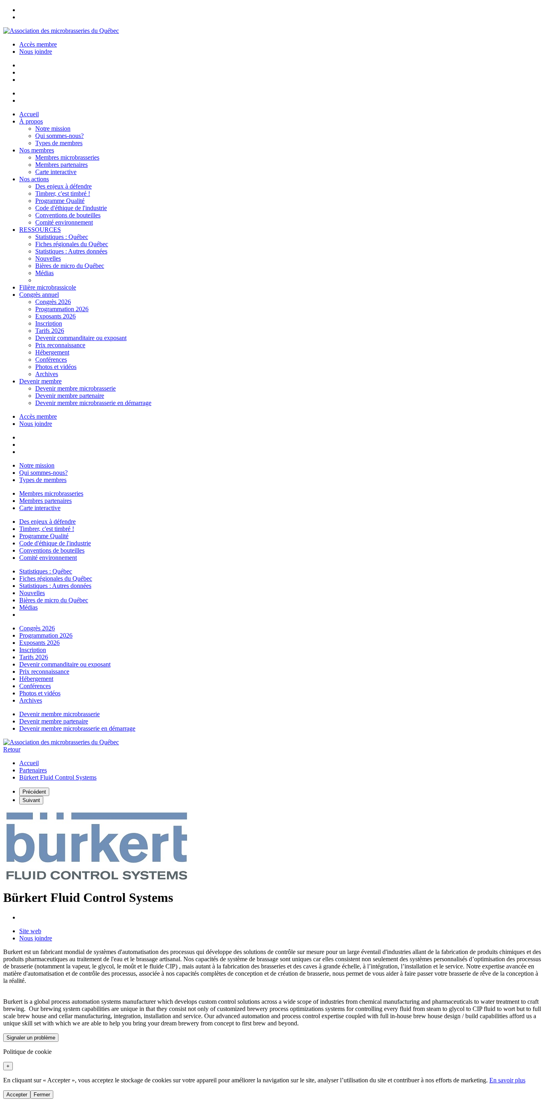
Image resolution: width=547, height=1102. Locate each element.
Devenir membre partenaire (69, 395)
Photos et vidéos (55, 366)
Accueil (29, 763)
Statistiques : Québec (61, 236)
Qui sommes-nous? (59, 135)
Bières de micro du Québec (69, 265)
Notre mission (52, 128)
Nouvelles (48, 258)
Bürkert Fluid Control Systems (58, 777)
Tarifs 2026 (49, 330)
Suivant (31, 800)
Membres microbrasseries (67, 157)
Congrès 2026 (53, 301)
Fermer (42, 1095)
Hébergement (52, 352)
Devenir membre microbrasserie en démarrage (93, 402)
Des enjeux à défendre (63, 186)
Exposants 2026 (55, 316)
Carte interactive (55, 171)
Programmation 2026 (61, 309)
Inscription (48, 323)
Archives (46, 374)
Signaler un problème (30, 1038)
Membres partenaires (61, 164)
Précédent (34, 792)
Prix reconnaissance (60, 345)
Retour (11, 749)
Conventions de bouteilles (68, 215)
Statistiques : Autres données (71, 251)
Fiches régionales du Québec (71, 244)
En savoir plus (507, 1080)
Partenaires (33, 770)
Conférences (51, 359)
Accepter (16, 1095)
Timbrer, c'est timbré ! (62, 193)
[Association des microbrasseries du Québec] (61, 30)
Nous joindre (35, 51)
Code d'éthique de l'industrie (71, 208)
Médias (44, 272)
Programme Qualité (59, 200)
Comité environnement (64, 222)
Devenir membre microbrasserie (75, 388)
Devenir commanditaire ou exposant (81, 337)
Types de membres (58, 143)
